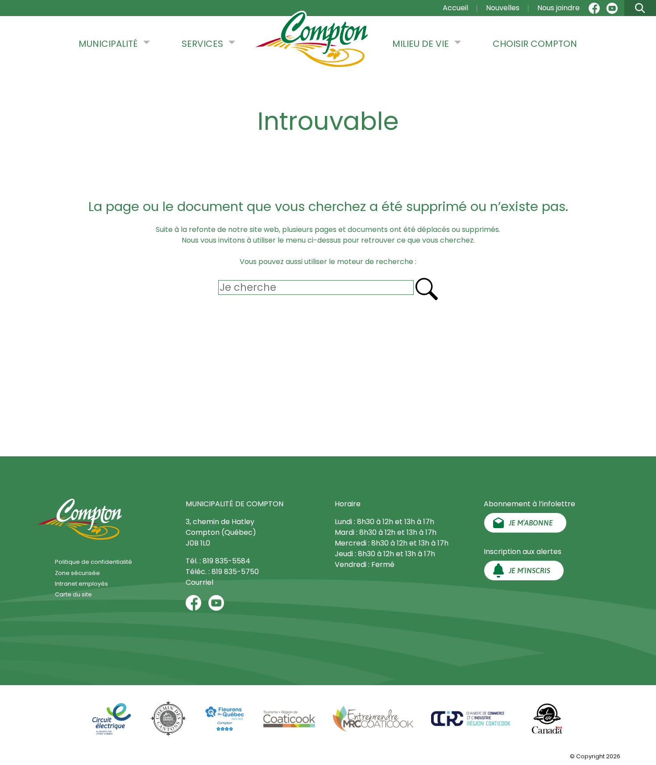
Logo (311, 40)
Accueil (455, 8)
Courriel (199, 582)
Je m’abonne (531, 523)
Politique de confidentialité (93, 562)
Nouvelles (502, 8)
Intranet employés (81, 583)
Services (202, 43)
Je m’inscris (529, 571)
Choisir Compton (535, 43)
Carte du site (73, 594)
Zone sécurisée (77, 573)
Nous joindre (558, 8)
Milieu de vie (420, 43)
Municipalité (108, 43)
